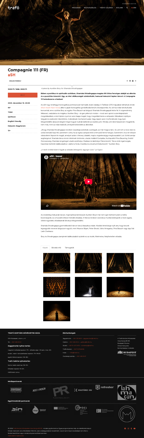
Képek (45, 248)
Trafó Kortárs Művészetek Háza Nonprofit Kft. (28, 428)
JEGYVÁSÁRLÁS (90, 8)
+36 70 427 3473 (74, 345)
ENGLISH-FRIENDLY (15, 81)
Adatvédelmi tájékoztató (16, 436)
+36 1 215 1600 (77, 338)
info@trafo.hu (74, 352)
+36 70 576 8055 (78, 349)
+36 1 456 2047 (81, 356)
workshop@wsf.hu (87, 345)
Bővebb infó (56, 248)
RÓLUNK (119, 8)
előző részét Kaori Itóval (50, 108)
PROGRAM (76, 8)
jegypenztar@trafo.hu (90, 338)
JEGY (22, 95)
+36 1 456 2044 (74, 342)
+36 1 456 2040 (16, 342)
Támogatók (69, 248)
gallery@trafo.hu (86, 342)
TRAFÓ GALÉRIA (106, 8)
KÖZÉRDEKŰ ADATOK (129, 4)
